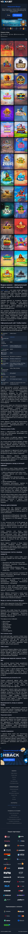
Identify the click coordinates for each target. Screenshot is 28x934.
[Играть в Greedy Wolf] (21, 129)
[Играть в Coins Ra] (7, 113)
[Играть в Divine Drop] (7, 258)
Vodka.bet (12, 337)
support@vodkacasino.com (14, 805)
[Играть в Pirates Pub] (7, 226)
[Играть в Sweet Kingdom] (7, 97)
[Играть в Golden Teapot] (21, 226)
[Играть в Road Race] (7, 242)
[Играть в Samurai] (7, 49)
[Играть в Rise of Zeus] (7, 162)
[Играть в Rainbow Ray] (7, 178)
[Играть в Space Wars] (7, 210)
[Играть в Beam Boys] (21, 178)
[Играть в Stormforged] (21, 275)
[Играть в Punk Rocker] (7, 65)
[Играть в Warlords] (7, 145)
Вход (8, 15)
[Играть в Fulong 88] (21, 81)
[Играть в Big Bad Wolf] (21, 65)
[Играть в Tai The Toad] (21, 162)
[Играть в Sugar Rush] (7, 129)
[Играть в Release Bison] (21, 258)
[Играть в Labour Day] (21, 194)
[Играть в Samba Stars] (21, 210)
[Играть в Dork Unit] (21, 145)
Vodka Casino (4, 290)
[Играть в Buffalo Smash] (7, 81)
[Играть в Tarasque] (7, 194)
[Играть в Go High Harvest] (7, 275)
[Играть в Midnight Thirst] (21, 49)
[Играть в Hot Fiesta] (21, 242)
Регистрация (17, 15)
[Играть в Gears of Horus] (21, 97)
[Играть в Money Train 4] (21, 113)
